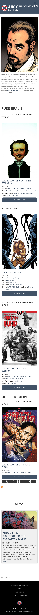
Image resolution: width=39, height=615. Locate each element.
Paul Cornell (10, 379)
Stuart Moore (10, 280)
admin (32, 611)
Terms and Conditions (19, 595)
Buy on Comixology (19, 199)
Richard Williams (12, 195)
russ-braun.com (12, 90)
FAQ (19, 588)
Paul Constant (22, 191)
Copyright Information (19, 585)
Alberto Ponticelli (15, 285)
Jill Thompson (11, 383)
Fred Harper (18, 193)
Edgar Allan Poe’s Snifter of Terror (17, 115)
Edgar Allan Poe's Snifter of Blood (17, 303)
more (4, 561)
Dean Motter (20, 379)
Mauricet (9, 289)
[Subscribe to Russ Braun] (19, 487)
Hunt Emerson (11, 191)
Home (2, 577)
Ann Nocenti (31, 191)
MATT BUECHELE (13, 287)
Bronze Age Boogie (11, 208)
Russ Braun (9, 193)
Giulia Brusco (12, 282)
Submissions (19, 592)
